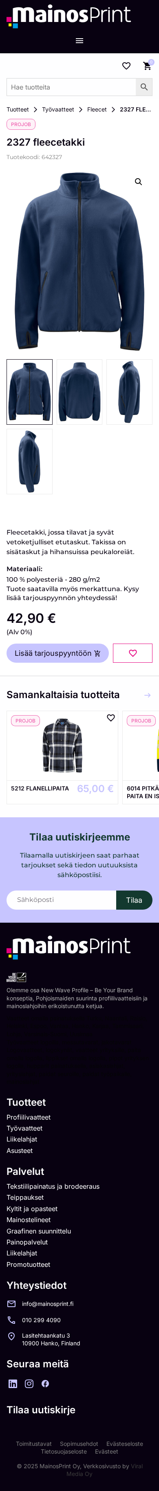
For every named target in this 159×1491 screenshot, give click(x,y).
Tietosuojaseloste (64, 1451)
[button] (138, 182)
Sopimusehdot (79, 1443)
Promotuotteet (28, 1264)
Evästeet (106, 1451)
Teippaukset (25, 1197)
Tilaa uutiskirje (41, 1410)
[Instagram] (29, 1383)
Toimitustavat (34, 1443)
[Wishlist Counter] (126, 66)
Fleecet (97, 109)
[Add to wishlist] (132, 653)
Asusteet (20, 1150)
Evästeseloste (124, 1443)
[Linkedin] (13, 1383)
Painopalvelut (27, 1242)
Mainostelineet (29, 1220)
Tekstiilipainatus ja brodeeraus (53, 1186)
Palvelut (25, 1171)
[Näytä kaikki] (147, 695)
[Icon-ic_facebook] (45, 1383)
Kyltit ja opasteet (32, 1209)
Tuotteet (18, 109)
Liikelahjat (22, 1139)
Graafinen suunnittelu (39, 1231)
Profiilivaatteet (29, 1117)
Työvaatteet (58, 109)
